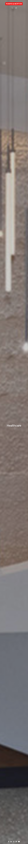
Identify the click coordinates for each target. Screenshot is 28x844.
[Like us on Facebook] (9, 841)
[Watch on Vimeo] (16, 841)
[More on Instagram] (13, 841)
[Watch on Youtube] (18, 841)
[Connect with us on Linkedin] (11, 841)
